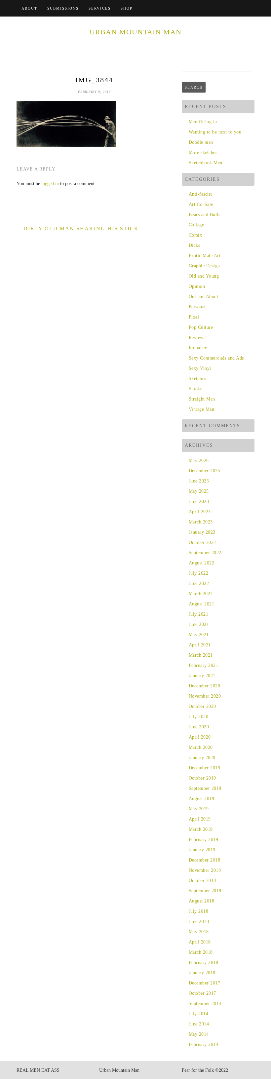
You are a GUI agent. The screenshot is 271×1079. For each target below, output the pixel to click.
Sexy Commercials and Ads (216, 358)
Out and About (203, 296)
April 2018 (200, 942)
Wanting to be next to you (215, 132)
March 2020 (201, 747)
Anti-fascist (200, 194)
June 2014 (199, 1023)
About (29, 8)
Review (196, 337)
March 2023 (201, 522)
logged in (50, 183)
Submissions (63, 8)
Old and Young (204, 276)
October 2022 (202, 542)
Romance (198, 347)
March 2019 (201, 829)
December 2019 (204, 767)
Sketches (197, 378)
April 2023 (200, 511)
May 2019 (199, 808)
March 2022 (201, 593)
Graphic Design (204, 265)
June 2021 (199, 624)
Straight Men (202, 399)
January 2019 (202, 849)
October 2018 (202, 880)
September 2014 (205, 1003)
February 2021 (203, 665)
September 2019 (205, 788)
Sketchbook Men (205, 162)
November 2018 (205, 870)
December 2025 (204, 470)
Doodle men (201, 142)
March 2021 (201, 655)
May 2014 (199, 1034)
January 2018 (202, 972)
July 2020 (198, 716)
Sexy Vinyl (200, 368)
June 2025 (199, 481)
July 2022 (198, 573)
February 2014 (203, 1044)
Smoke (195, 388)
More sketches (203, 152)
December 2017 (204, 983)
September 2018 (205, 890)
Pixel (194, 317)
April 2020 (200, 737)
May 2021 (199, 634)
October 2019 (202, 778)
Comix (195, 235)
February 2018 (203, 962)
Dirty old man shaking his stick (81, 228)
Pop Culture (201, 327)
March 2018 (201, 952)
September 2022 (205, 552)
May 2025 (199, 491)
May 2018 (199, 931)
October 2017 (202, 993)
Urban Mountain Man (135, 32)
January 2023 (202, 532)
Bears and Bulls (204, 214)
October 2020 (202, 706)
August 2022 (201, 562)
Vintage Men (201, 409)
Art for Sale (201, 204)
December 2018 (204, 860)
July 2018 (198, 911)
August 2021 (201, 603)
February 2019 (203, 839)
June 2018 (199, 921)
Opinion (197, 286)
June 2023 (199, 501)
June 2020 (199, 726)
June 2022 (199, 583)
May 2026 (199, 460)
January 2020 (202, 757)
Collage (196, 224)
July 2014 (198, 1013)
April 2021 (200, 644)
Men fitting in (203, 121)
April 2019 (200, 819)
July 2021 (198, 614)
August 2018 (201, 901)
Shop (127, 8)
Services (100, 8)
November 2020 (205, 696)
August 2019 (201, 798)
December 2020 (204, 685)
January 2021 (202, 675)
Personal (197, 306)
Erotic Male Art (204, 255)
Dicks (194, 245)
